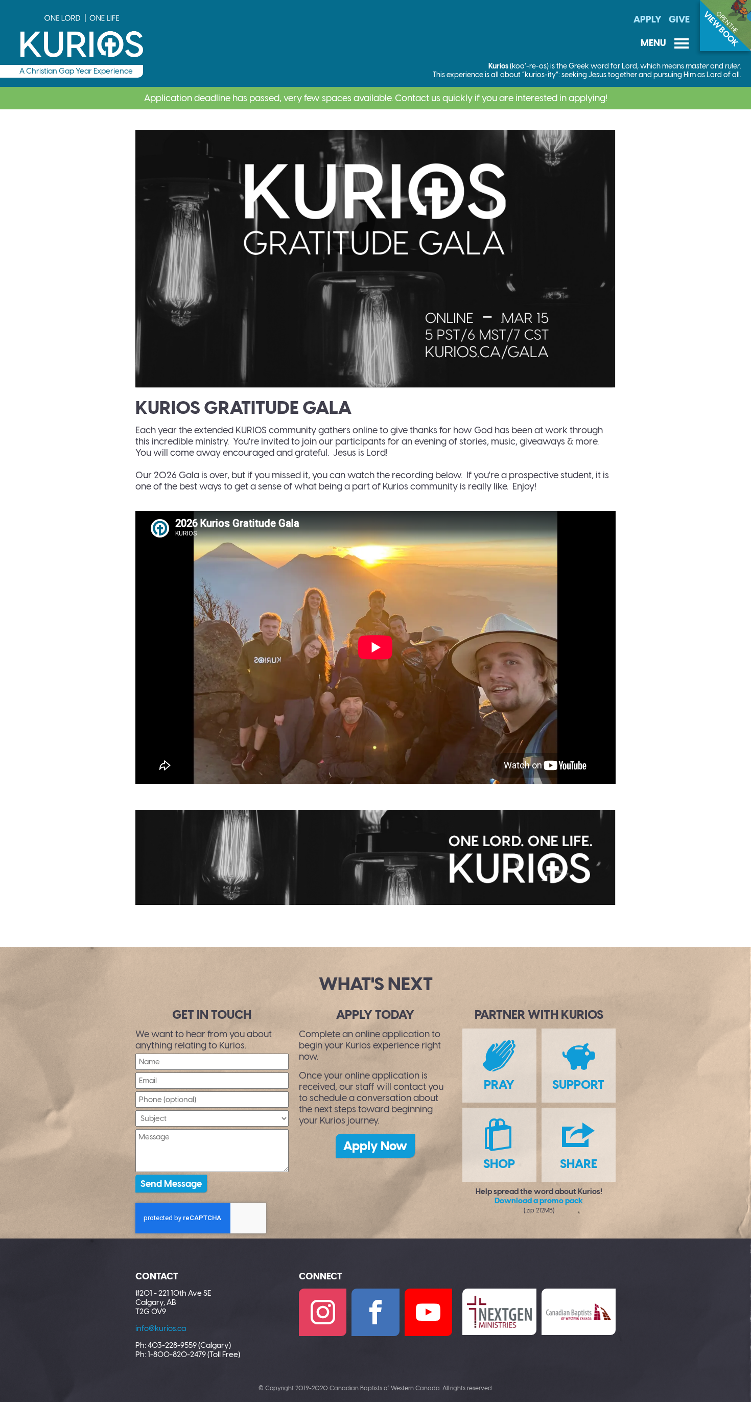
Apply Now (375, 1145)
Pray (499, 1084)
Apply (647, 19)
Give (679, 19)
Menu (665, 43)
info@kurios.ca (160, 1328)
